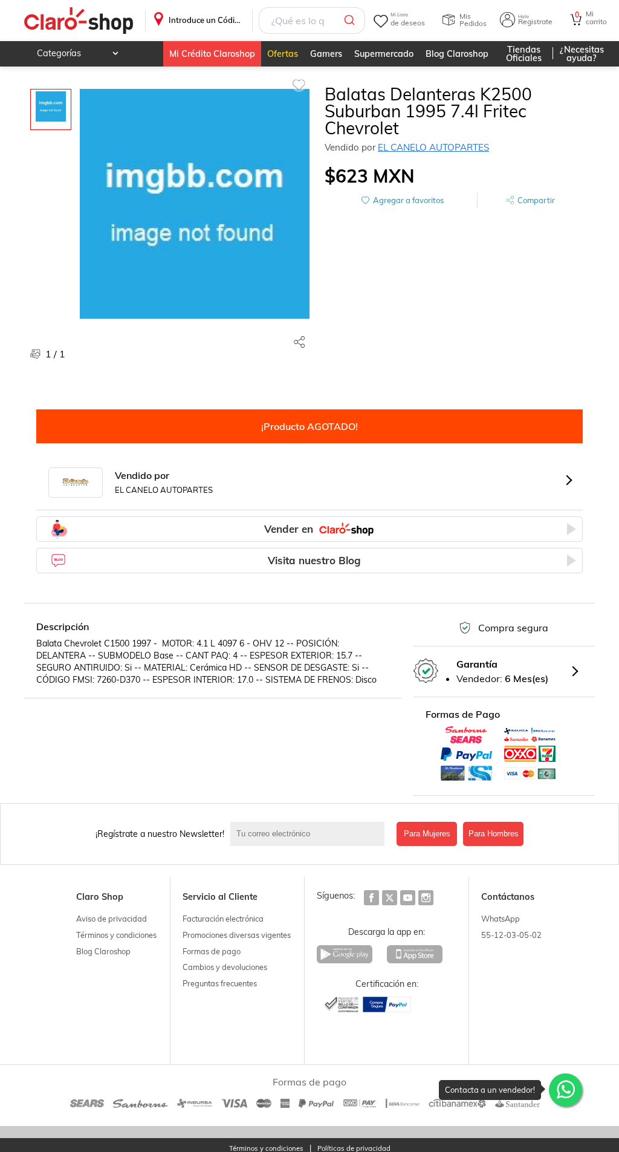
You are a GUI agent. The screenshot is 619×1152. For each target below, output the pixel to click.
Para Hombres (493, 833)
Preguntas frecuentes (220, 983)
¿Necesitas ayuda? (582, 53)
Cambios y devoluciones (225, 967)
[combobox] (312, 20)
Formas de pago (212, 951)
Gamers (326, 53)
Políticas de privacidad (354, 1148)
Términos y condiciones (116, 935)
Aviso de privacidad (111, 918)
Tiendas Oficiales (524, 53)
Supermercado (383, 53)
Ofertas (282, 53)
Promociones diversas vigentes (237, 935)
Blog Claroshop (457, 53)
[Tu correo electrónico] (310, 834)
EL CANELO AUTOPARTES (433, 147)
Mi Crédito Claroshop (212, 53)
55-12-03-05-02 (511, 935)
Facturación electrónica (223, 918)
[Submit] (352, 20)
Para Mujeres (427, 833)
